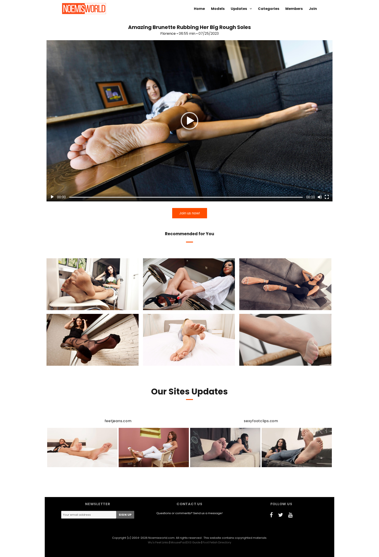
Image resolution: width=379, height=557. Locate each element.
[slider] (186, 197)
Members (294, 8)
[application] (189, 120)
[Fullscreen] (327, 197)
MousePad (178, 542)
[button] (189, 121)
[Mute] (320, 197)
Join (313, 8)
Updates (239, 8)
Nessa (268, 306)
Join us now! (189, 213)
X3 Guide (194, 542)
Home (199, 8)
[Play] (52, 197)
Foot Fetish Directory (217, 542)
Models (218, 8)
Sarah (74, 362)
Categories (268, 8)
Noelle (266, 362)
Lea (73, 306)
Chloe (170, 362)
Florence (168, 33)
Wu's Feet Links (158, 542)
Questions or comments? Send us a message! (189, 513)
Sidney (170, 306)
